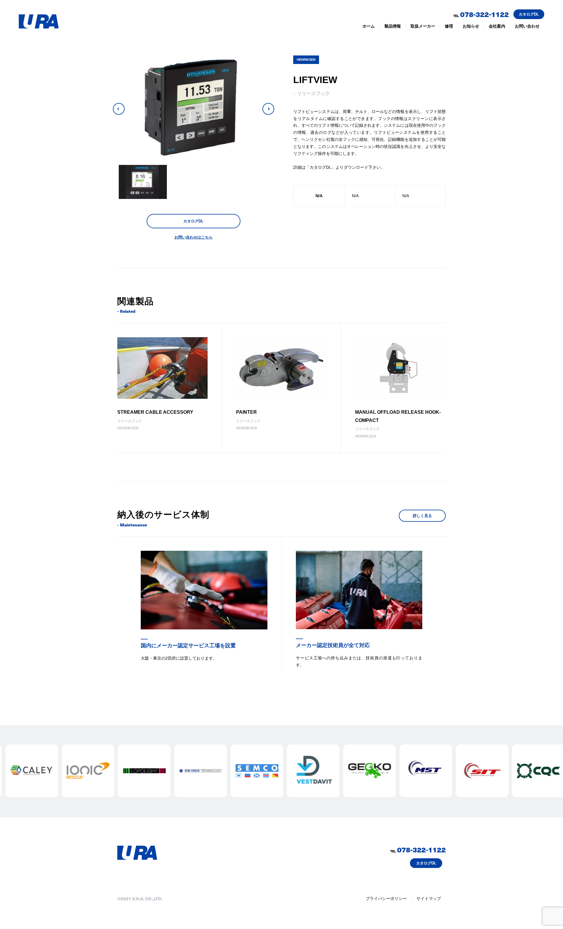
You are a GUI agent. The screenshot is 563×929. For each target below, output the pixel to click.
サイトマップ (428, 898)
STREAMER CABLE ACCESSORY (155, 412)
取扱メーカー (423, 26)
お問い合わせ (527, 26)
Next (268, 109)
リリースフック (313, 93)
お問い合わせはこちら (193, 237)
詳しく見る (422, 516)
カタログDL (529, 14)
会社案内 (497, 26)
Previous (119, 109)
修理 (449, 26)
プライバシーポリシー (386, 898)
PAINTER (246, 412)
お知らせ (471, 26)
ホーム (368, 26)
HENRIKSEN (306, 59)
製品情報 (392, 26)
